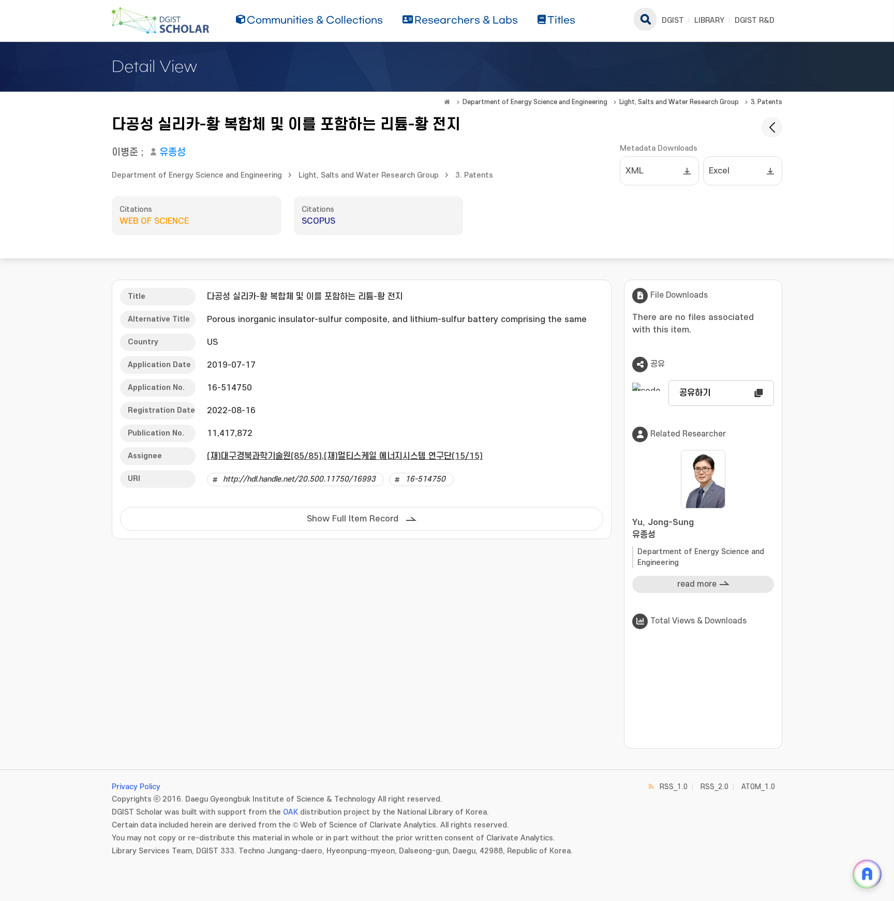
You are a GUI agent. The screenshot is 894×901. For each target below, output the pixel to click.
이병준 (125, 152)
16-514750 (425, 479)
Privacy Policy (136, 786)
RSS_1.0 (674, 787)
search (645, 19)
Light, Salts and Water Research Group (679, 102)
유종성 (172, 152)
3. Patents (766, 102)
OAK (290, 812)
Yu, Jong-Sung (663, 529)
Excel (719, 171)
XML (634, 171)
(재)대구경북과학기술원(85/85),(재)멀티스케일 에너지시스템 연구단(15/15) (345, 456)
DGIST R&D (754, 20)
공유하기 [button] (694, 393)
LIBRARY (709, 20)
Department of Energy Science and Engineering (535, 102)
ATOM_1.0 (758, 787)
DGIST (673, 20)
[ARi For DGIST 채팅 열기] (867, 874)
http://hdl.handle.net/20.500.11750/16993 (299, 479)
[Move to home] (447, 102)
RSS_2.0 (714, 787)
